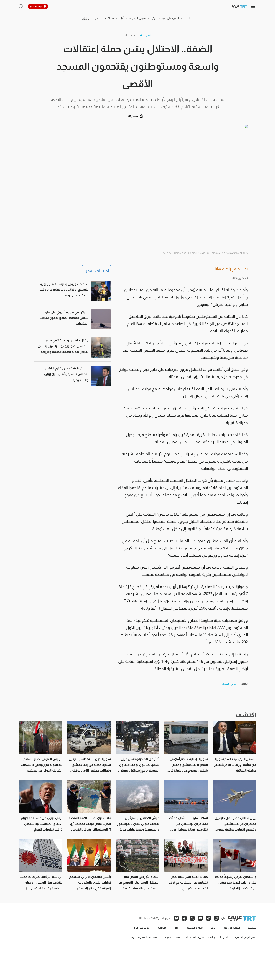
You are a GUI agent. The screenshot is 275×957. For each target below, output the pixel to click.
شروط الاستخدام (195, 937)
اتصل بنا (224, 937)
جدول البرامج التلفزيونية (244, 937)
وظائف (211, 937)
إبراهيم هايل (223, 269)
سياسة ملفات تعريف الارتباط (143, 937)
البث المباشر (36, 6)
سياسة (145, 35)
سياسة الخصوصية (172, 937)
